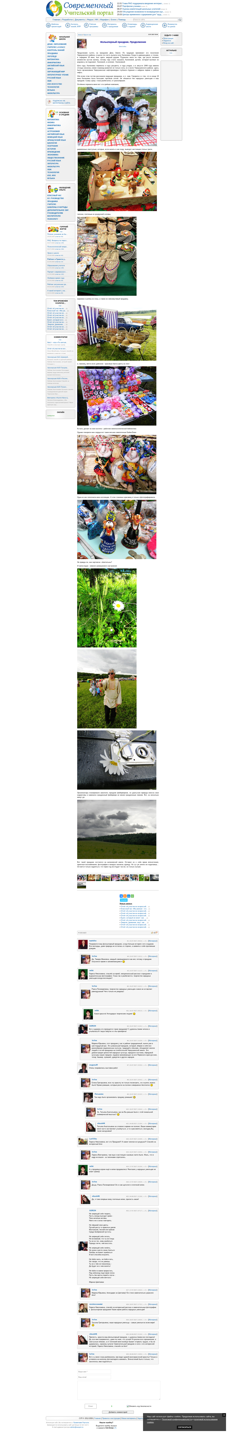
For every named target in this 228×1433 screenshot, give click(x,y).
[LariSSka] (83, 1144)
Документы (80, 20)
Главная (56, 20)
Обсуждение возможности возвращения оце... (143, 12)
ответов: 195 (59, 268)
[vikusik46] (91, 1131)
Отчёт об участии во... (56, 308)
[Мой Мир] (128, 896)
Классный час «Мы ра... (57, 311)
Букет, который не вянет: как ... (133, 918)
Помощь (122, 20)
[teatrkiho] (83, 948)
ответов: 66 (59, 293)
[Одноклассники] (125, 896)
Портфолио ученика (131, 6)
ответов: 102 (59, 274)
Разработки (67, 20)
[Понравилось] (152, 932)
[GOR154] (83, 1033)
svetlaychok (50, 415)
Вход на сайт (168, 43)
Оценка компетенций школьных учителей (141, 9)
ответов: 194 (59, 249)
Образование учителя (56, 266)
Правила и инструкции (111, 1418)
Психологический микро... (57, 247)
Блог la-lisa (122, 46)
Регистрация (168, 38)
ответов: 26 (59, 280)
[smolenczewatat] (83, 1312)
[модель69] (83, 1072)
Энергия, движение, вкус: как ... (133, 922)
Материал (153, 941)
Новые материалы (128, 1418)
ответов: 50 (59, 236)
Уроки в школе (53, 253)
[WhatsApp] (132, 896)
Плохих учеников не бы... (57, 234)
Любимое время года (55, 278)
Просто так (87, 35)
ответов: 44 (59, 255)
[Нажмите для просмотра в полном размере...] (117, 146)
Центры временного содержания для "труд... (142, 14)
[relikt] (83, 979)
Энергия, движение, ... (56, 324)
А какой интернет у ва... (56, 291)
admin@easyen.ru (76, 1427)
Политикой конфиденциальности (177, 1419)
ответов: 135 (59, 243)
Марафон (104, 20)
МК (96, 20)
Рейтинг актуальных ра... (57, 284)
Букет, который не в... (56, 320)
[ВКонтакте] (121, 896)
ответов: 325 (59, 286)
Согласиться (184, 1427)
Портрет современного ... (57, 272)
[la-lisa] (85, 963)
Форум (90, 20)
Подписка (167, 41)
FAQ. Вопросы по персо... (57, 240)
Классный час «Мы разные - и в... (134, 909)
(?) (115, 1428)
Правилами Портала (81, 1423)
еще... (62, 231)
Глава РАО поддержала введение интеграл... (142, 3)
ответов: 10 (59, 261)
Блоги (113, 20)
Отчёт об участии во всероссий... (134, 906)
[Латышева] (88, 1102)
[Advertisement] (97, 911)
